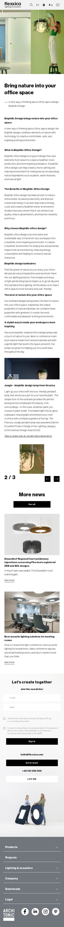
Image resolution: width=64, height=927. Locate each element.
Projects (11, 857)
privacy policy (18, 721)
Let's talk (32, 779)
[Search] (31, 4)
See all (32, 504)
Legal (9, 899)
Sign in (32, 741)
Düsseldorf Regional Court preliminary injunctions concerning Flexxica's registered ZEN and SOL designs (30, 562)
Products (11, 847)
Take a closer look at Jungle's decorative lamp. (28, 436)
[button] (48, 479)
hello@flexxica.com (32, 754)
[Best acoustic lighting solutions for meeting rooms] (31, 612)
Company (11, 878)
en (37, 5)
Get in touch (32, 763)
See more (9, 580)
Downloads (12, 889)
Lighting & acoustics (19, 868)
